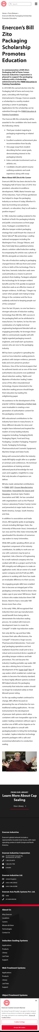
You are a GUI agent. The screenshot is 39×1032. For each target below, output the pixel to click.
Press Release (12, 13)
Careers (4, 922)
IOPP (11, 487)
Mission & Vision (8, 925)
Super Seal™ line (25, 669)
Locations (5, 918)
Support (5, 960)
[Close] (36, 1000)
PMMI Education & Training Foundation (19, 82)
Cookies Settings (19, 1022)
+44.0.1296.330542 (11, 883)
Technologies (7, 929)
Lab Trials (5, 956)
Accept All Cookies (19, 1027)
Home (4, 13)
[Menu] (36, 4)
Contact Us (6, 932)
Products (5, 949)
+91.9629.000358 (11, 899)
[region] (19, 1014)
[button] (19, 806)
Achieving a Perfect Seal (26, 404)
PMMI (6, 487)
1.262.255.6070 (10, 860)
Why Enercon (7, 914)
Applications (6, 945)
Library (4, 952)
